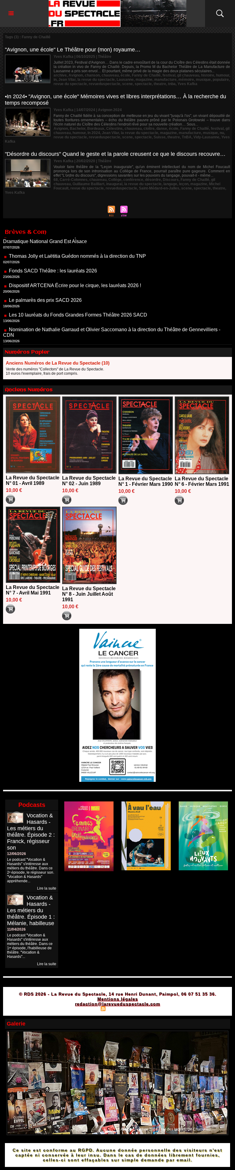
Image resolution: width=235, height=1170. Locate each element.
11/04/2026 (16, 929)
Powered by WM (144, 1008)
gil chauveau (188, 75)
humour (222, 75)
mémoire (186, 79)
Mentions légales (117, 998)
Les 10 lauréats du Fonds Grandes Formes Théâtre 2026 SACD (78, 297)
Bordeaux (95, 128)
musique (203, 79)
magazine (144, 79)
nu (222, 133)
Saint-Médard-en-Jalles (159, 188)
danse (161, 128)
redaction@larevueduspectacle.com (117, 1003)
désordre (153, 180)
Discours (171, 180)
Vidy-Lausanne (206, 137)
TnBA (187, 137)
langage (170, 184)
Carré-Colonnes (74, 180)
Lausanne (125, 79)
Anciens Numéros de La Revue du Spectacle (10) (58, 363)
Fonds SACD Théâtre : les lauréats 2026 (53, 253)
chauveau (110, 75)
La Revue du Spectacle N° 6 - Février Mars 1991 (202, 481)
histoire (207, 75)
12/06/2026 (16, 854)
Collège (114, 180)
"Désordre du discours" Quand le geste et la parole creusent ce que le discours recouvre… (115, 154)
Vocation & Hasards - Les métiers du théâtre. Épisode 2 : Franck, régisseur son (31, 831)
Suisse (160, 137)
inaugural (114, 184)
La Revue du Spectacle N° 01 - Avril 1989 (32, 480)
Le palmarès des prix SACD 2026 (45, 282)
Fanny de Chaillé (146, 75)
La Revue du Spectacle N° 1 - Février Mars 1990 (145, 481)
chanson (92, 75)
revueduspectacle (104, 84)
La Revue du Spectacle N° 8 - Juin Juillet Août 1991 (89, 594)
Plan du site (88, 1008)
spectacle (143, 84)
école (125, 75)
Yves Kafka (187, 84)
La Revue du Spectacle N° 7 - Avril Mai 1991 (32, 590)
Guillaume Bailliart (88, 184)
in (55, 79)
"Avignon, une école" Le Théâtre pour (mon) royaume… (72, 50)
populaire (221, 79)
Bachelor (77, 128)
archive (60, 75)
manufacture (165, 79)
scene (127, 84)
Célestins (114, 128)
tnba (172, 84)
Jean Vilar (67, 79)
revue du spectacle (70, 84)
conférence (133, 180)
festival (168, 75)
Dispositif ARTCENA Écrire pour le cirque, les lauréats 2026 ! (75, 267)
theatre (160, 84)
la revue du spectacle (96, 79)
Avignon (76, 75)
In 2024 (94, 133)
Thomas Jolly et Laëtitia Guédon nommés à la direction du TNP (77, 238)
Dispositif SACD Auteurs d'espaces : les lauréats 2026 (67, 332)
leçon (183, 184)
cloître (149, 128)
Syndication (116, 1008)
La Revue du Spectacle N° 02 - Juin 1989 (89, 480)
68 (56, 180)
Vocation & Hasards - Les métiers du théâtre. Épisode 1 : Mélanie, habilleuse (31, 910)
